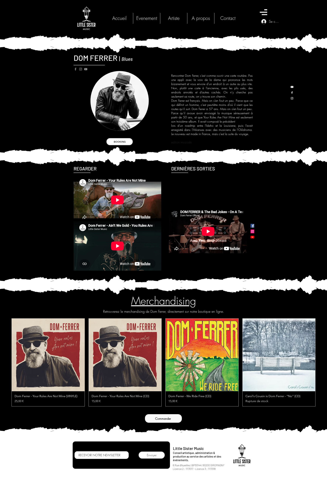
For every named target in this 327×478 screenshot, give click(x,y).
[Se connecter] (263, 21)
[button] (263, 12)
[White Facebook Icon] (292, 92)
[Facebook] (75, 69)
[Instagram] (81, 69)
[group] (163, 362)
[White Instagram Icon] (292, 98)
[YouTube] (86, 69)
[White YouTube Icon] (292, 87)
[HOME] (86, 18)
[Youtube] (252, 237)
